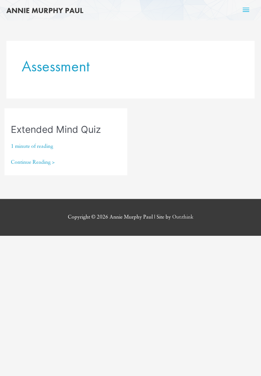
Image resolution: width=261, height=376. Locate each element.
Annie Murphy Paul (44, 10)
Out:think (183, 217)
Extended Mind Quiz (56, 129)
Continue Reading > (33, 163)
